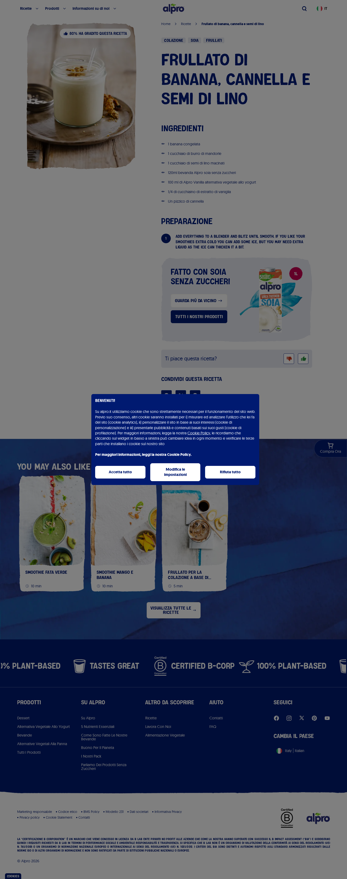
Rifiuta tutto (230, 471)
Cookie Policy (198, 433)
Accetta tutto (120, 471)
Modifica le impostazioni (175, 472)
